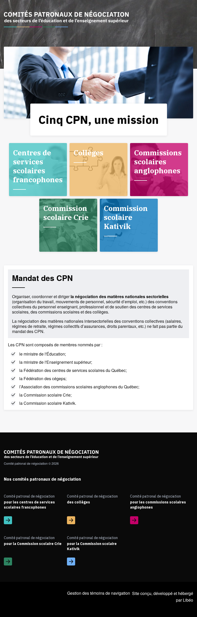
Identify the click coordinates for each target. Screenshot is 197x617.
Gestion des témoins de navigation (98, 593)
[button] (35, 599)
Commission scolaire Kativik (126, 217)
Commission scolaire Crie (65, 213)
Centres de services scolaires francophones (38, 166)
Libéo (188, 600)
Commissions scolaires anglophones (158, 161)
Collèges (88, 152)
